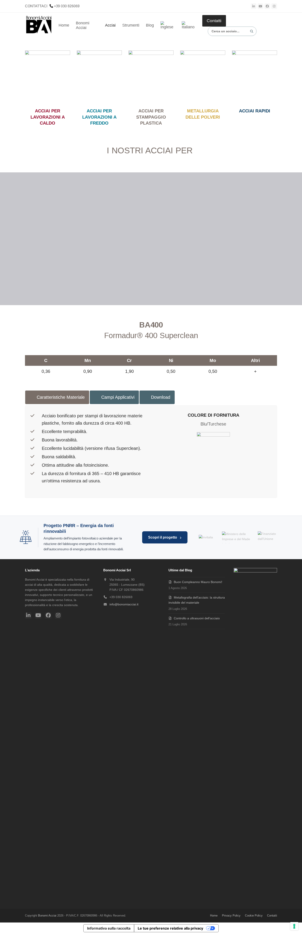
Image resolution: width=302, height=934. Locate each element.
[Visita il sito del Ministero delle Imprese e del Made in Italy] (237, 537)
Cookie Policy (254, 915)
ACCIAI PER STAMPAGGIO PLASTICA (151, 116)
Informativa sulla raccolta (108, 928)
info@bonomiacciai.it (123, 604)
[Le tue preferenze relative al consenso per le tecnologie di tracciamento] (294, 926)
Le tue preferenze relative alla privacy (170, 928)
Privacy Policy (231, 915)
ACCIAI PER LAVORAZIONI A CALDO (48, 116)
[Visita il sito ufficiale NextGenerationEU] (271, 537)
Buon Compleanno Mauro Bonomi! (198, 582)
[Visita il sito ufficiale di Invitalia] (206, 537)
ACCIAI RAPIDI (254, 110)
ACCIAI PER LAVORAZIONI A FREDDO (99, 116)
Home (214, 915)
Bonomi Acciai (47, 915)
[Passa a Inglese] (167, 25)
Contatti (214, 20)
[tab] (57, 397)
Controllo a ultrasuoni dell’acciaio (197, 618)
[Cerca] (251, 31)
